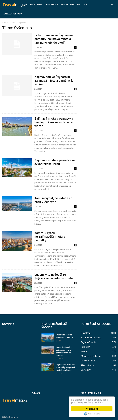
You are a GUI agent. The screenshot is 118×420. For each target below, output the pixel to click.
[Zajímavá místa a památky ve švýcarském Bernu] (17, 167)
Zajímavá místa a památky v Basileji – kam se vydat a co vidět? (53, 122)
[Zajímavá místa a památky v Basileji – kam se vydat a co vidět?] (17, 126)
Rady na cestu (68, 4)
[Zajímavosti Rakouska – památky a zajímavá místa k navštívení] (47, 367)
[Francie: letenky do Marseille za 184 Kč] (47, 337)
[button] (112, 4)
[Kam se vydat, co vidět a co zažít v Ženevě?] (17, 203)
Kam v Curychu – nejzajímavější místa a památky (49, 236)
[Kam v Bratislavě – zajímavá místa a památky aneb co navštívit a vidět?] (47, 350)
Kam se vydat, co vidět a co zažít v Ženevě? (53, 200)
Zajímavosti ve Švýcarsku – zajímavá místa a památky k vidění (53, 80)
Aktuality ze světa (13, 14)
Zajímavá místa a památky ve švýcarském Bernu (54, 162)
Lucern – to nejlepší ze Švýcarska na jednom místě (53, 276)
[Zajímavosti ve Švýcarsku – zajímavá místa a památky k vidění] (17, 85)
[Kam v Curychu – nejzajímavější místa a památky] (17, 241)
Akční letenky (36, 4)
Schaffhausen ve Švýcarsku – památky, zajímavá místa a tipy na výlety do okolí (55, 38)
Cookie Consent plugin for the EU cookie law (92, 414)
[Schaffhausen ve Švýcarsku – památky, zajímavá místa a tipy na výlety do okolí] (17, 44)
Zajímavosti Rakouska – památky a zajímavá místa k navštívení (65, 367)
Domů (5, 22)
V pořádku (92, 408)
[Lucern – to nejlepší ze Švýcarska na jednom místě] (17, 282)
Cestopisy (82, 4)
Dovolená (51, 4)
